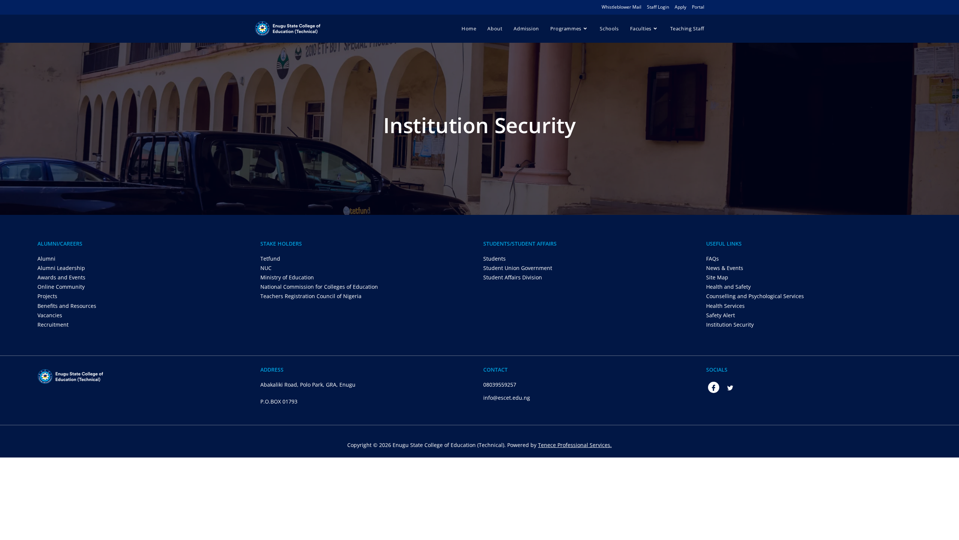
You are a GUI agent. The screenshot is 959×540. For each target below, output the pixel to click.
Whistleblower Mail (621, 7)
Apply (680, 7)
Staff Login (658, 7)
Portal (698, 7)
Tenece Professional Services (574, 444)
